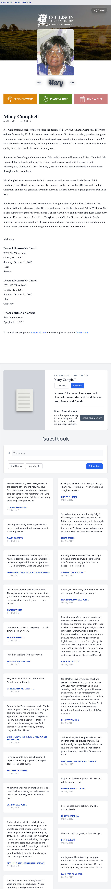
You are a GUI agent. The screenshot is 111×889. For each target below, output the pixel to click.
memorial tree (38, 332)
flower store (82, 332)
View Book (61, 385)
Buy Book (77, 385)
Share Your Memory (92, 417)
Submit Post (94, 466)
